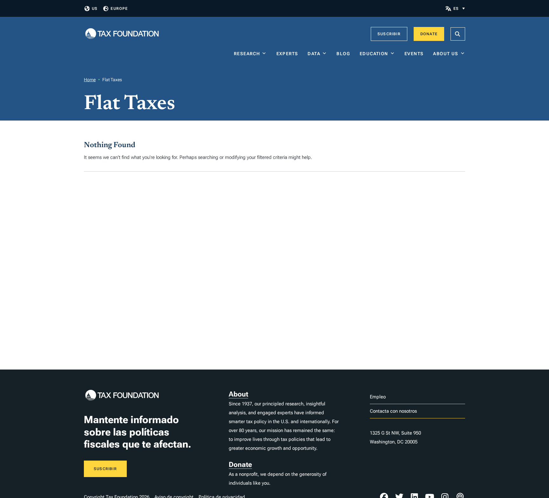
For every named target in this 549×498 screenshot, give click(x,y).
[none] (459, 8)
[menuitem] (459, 8)
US (95, 8)
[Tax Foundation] (122, 34)
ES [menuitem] (456, 8)
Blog (343, 53)
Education (374, 53)
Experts (287, 53)
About (238, 394)
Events (414, 53)
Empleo (378, 397)
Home (90, 79)
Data (314, 53)
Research (247, 53)
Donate (428, 34)
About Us (445, 53)
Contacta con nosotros (393, 411)
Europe (119, 8)
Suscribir (389, 34)
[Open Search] (458, 34)
